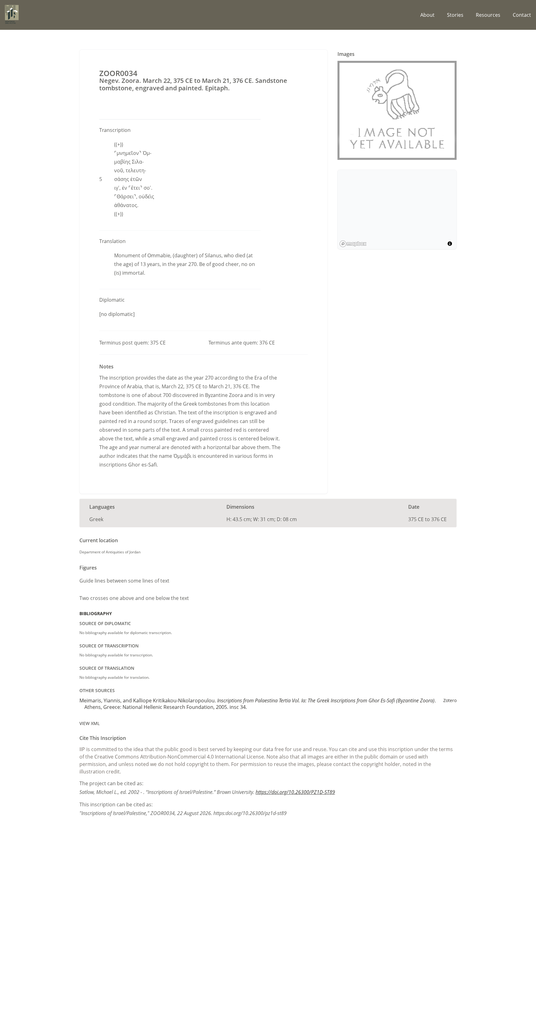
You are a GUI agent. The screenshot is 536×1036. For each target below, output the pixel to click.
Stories (455, 14)
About (427, 14)
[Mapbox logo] (353, 243)
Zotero (450, 700)
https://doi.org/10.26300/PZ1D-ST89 (295, 792)
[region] (397, 209)
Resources (488, 14)
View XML (89, 723)
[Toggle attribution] (449, 243)
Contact (522, 14)
